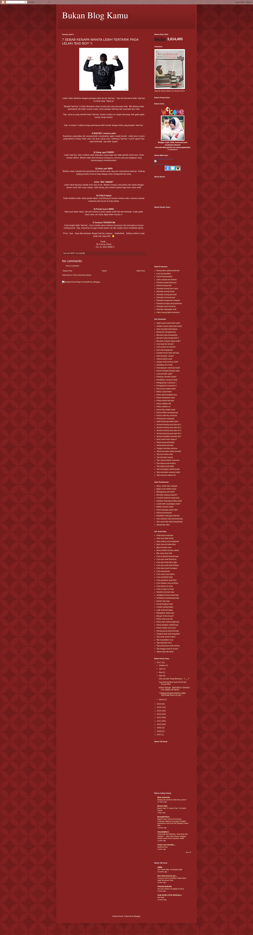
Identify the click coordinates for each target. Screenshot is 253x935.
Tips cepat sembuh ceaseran (168, 460)
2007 (159, 735)
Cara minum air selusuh (166, 347)
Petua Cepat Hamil (164, 392)
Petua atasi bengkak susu (167, 395)
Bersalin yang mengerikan (167, 335)
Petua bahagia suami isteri (167, 510)
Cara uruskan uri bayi (165, 589)
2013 (159, 714)
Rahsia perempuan (164, 513)
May (161, 672)
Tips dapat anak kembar (166, 463)
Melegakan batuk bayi (165, 613)
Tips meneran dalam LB (166, 475)
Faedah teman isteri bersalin (168, 353)
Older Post (140, 271)
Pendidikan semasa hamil (167, 380)
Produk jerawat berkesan (166, 283)
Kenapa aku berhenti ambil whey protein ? (172, 800)
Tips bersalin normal (165, 457)
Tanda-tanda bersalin (165, 445)
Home (104, 271)
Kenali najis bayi (163, 601)
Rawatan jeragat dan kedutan (168, 300)
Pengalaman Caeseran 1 (167, 383)
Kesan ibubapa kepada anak (168, 371)
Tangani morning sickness (167, 448)
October (162, 665)
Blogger (137, 916)
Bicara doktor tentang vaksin (168, 550)
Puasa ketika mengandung (167, 413)
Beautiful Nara (163, 817)
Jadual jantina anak (164, 359)
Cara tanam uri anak (165, 586)
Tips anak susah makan (166, 637)
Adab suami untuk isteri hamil (168, 323)
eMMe (159, 867)
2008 (159, 731)
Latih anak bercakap (165, 610)
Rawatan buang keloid (166, 291)
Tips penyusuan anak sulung (168, 646)
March (161, 700)
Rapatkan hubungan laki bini (168, 516)
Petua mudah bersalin (165, 401)
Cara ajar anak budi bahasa (168, 565)
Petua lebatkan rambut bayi (167, 625)
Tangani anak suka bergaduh (168, 634)
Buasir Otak (162, 806)
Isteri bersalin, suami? (165, 356)
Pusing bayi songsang (165, 419)
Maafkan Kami (162, 847)
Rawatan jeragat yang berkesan (169, 303)
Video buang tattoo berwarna (168, 312)
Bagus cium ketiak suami (166, 489)
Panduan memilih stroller (166, 377)
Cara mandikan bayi (165, 577)
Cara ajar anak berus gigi (167, 562)
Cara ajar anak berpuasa (166, 559)
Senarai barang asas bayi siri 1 (169, 425)
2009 (159, 728)
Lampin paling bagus (165, 607)
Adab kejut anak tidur (165, 535)
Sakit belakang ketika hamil (167, 421)
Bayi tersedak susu (164, 547)
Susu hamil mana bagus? (167, 439)
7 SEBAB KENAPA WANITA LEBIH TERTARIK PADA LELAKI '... (172, 694)
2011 (159, 721)
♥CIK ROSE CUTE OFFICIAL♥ (169, 895)
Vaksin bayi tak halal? (165, 652)
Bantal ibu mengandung (166, 332)
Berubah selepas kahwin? (167, 495)
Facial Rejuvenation (164, 277)
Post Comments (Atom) (82, 275)
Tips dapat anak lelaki (165, 466)
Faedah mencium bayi (165, 592)
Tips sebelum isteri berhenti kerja (170, 519)
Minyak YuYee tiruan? (165, 616)
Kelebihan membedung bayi (168, 598)
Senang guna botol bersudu (168, 631)
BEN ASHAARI (163, 797)
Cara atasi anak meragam (167, 568)
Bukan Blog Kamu (95, 15)
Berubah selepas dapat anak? (169, 341)
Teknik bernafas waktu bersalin (169, 451)
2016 (159, 704)
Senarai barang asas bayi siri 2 (169, 427)
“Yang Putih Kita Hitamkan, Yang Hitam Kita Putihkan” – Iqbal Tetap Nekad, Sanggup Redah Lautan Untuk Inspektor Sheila (172, 836)
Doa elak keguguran (165, 350)
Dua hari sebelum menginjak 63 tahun (170, 889)
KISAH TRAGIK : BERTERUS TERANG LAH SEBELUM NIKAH (174, 689)
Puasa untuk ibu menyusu (167, 415)
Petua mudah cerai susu (166, 628)
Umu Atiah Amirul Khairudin (163, 159)
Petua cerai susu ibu (165, 619)
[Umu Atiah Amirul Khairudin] (155, 162)
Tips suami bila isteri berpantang (169, 522)
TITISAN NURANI (164, 887)
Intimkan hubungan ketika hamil (169, 501)
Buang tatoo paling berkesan (168, 271)
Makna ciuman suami (165, 507)
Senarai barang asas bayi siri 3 (169, 430)
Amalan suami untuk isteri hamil (169, 326)
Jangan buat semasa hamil (167, 362)
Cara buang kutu (163, 571)
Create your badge (161, 164)
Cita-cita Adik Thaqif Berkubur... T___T (174, 679)
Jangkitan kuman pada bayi (167, 595)
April (161, 676)
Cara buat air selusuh (165, 344)
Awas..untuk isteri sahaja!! (167, 486)
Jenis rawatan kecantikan (167, 280)
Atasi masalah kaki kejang (167, 329)
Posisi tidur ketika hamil (166, 410)
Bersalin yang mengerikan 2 (168, 338)
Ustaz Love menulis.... (166, 845)
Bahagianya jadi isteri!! (166, 492)
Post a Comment (72, 266)
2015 (159, 707)
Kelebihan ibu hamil (164, 365)
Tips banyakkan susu (165, 640)
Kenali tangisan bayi (165, 604)
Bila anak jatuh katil (164, 553)
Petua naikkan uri (163, 407)
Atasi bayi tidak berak (165, 538)
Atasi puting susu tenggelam (168, 541)
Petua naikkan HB (164, 404)
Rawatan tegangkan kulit (166, 309)
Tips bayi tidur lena (164, 643)
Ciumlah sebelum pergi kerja (168, 498)
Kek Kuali (160, 897)
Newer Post (67, 271)
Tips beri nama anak (165, 454)
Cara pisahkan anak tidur (167, 580)
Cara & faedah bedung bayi (167, 556)
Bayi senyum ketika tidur (166, 544)
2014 (159, 711)
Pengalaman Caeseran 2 (167, 386)
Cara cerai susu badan (166, 574)
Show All (188, 852)
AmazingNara (163, 832)
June (161, 669)
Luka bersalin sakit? (164, 374)
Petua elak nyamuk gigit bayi (168, 622)
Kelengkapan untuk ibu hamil (168, 368)
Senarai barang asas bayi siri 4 (169, 433)
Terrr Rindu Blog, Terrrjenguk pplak (169, 869)
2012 (159, 717)
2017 (159, 663)
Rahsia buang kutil (164, 285)
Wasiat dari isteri (163, 525)
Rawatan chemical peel (166, 297)
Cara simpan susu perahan (167, 583)
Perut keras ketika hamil (166, 389)
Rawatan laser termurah (166, 306)
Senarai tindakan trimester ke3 (169, 436)
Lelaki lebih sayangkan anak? (168, 504)
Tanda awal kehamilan (166, 442)
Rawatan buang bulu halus (167, 289)
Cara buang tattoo (164, 274)
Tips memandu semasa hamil (168, 472)
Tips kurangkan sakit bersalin (168, 469)
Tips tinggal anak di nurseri (167, 649)
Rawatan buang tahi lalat (166, 295)
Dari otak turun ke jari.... (167, 876)
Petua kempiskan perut (166, 398)
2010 (159, 724)
